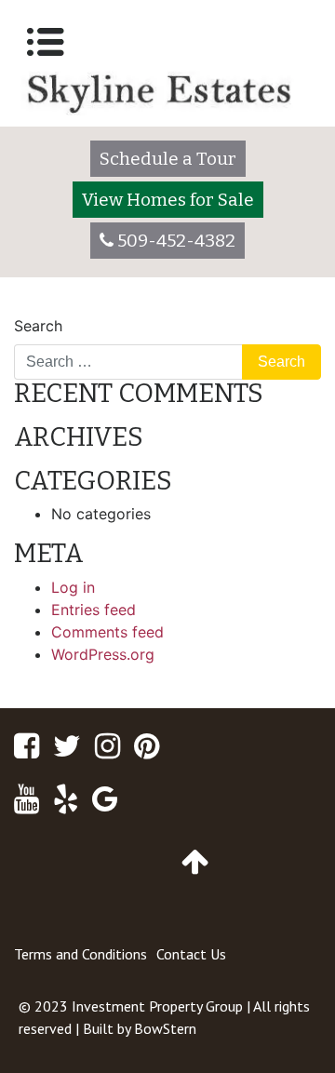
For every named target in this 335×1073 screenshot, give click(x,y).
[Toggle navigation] (45, 41)
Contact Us (191, 954)
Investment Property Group (157, 1006)
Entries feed (93, 609)
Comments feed (107, 632)
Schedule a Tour (168, 158)
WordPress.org (102, 654)
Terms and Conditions (80, 954)
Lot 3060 (54, 307)
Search (38, 325)
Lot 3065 (280, 307)
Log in (73, 587)
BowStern (165, 1028)
